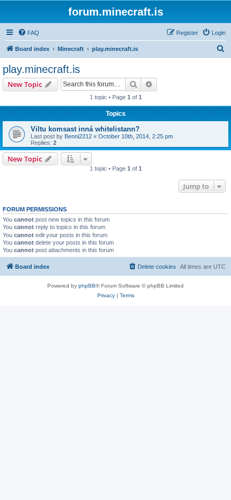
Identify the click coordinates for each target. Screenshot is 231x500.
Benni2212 (78, 136)
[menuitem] (28, 32)
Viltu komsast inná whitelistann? (85, 129)
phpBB (87, 286)
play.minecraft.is (41, 69)
